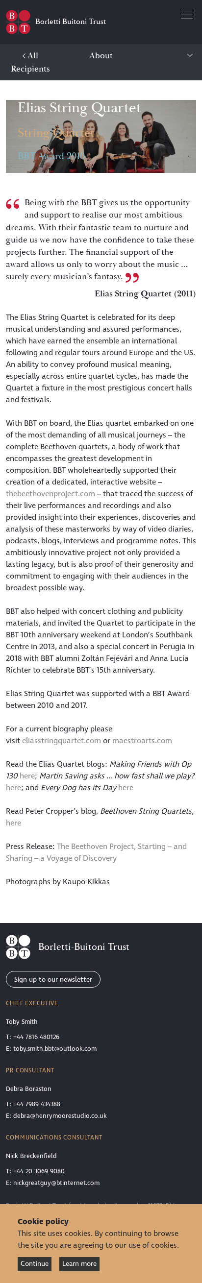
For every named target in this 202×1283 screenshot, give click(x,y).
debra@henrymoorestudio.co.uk (60, 1116)
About (101, 55)
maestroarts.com (142, 740)
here (27, 776)
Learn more (79, 1263)
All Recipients (30, 62)
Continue (35, 1263)
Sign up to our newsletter (53, 979)
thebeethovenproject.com (50, 493)
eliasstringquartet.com (61, 740)
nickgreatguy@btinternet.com (56, 1183)
